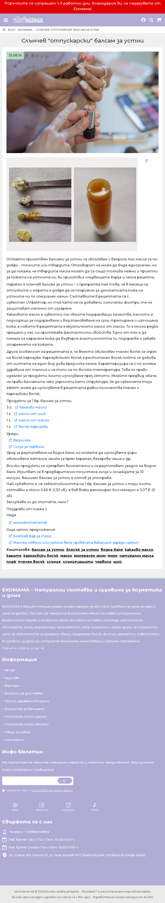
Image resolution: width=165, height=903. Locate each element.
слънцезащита (78, 562)
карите (13, 556)
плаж (11, 562)
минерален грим (90, 556)
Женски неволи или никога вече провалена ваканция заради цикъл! (75, 543)
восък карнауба (33, 427)
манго (66, 556)
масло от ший (32, 414)
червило (103, 562)
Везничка (22, 440)
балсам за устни (48, 550)
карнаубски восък (40, 556)
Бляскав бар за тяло (32, 536)
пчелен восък (31, 562)
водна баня (112, 550)
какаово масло (33, 407)
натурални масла (136, 556)
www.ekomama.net (30, 523)
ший (117, 562)
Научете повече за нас (21, 648)
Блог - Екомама (20, 29)
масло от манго (34, 420)
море (113, 556)
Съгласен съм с (39, 790)
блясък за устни (82, 550)
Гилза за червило (28, 447)
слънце (54, 562)
